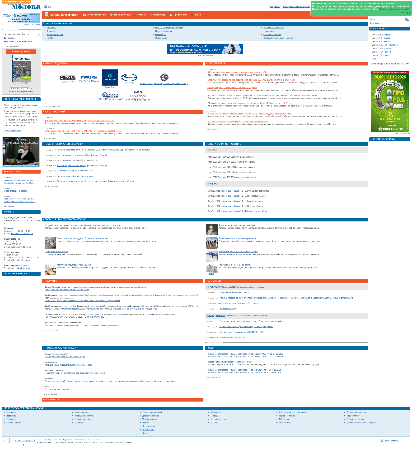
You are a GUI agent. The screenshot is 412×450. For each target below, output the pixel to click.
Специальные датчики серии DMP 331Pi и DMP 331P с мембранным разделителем (83, 131)
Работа (142, 15)
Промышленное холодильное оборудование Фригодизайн (246, 326)
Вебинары (51, 28)
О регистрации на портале (16, 191)
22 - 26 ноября (384, 48)
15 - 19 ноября (384, 52)
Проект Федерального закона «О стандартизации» (230, 362)
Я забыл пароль (24, 41)
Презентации (159, 15)
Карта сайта (376, 23)
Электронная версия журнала (296, 6)
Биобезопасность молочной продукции (237, 238)
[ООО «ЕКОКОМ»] (21, 18)
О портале (79, 423)
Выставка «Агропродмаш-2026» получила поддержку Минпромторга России (79, 120)
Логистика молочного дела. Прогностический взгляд (82, 238)
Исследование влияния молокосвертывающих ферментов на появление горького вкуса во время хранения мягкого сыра (101, 309)
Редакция (10, 419)
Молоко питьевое (65, 171)
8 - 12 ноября (383, 55)
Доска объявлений (96, 15)
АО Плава (129, 83)
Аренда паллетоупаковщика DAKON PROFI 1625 (242, 332)
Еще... (374, 59)
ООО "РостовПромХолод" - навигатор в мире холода (164, 83)
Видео (197, 15)
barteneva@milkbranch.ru (22, 233)
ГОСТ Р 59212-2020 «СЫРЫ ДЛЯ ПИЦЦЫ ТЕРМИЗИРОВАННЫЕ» (75, 317)
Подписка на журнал (21, 51)
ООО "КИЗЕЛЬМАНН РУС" (138, 100)
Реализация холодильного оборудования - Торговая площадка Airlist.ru (252, 321)
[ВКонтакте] (45, 7)
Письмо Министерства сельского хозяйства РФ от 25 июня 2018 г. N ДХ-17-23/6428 (245, 354)
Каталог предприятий (64, 14)
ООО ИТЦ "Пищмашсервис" (110, 99)
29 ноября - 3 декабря (387, 45)
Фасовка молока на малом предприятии (238, 251)
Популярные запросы (273, 28)
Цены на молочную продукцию (169, 28)
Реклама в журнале (83, 419)
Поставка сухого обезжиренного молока (75, 176)
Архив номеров (16, 91)
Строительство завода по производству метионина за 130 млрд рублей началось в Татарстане (251, 80)
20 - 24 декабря (384, 34)
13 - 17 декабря (384, 38)
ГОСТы (50, 38)
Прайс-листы (180, 15)
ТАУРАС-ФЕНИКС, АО (89, 81)
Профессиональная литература (278, 38)
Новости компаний (163, 31)
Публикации (160, 35)
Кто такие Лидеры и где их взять (234, 265)
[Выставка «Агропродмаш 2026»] (390, 101)
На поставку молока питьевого (71, 155)
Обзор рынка (161, 38)
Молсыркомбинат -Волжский (233, 337)
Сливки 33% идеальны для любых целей (239, 303)
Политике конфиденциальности (394, 9)
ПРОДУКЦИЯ (213, 287)
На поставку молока (66, 160)
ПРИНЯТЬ (403, 12)
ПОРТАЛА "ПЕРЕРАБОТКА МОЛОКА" (27, 408)
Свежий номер (13, 423)
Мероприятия (269, 31)
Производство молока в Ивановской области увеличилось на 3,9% (237, 121)
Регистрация (10, 41)
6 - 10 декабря (383, 41)
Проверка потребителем (56, 251)
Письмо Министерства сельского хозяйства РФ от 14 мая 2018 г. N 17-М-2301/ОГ (244, 370)
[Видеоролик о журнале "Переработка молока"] (21, 152)
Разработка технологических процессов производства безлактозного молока (82, 225)
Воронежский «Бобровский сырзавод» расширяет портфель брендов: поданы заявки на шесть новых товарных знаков (262, 95)
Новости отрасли (55, 35)
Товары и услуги (122, 15)
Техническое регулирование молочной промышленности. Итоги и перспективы (82, 301)
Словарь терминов (272, 35)
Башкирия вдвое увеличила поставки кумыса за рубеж (232, 88)
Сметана (222, 157)
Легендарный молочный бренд (234, 292)
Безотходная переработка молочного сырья (65, 357)
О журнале (275, 6)
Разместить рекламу (32, 24)
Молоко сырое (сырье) (230, 191)
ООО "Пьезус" (68, 82)
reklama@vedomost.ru (20, 260)
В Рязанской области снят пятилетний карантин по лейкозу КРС (237, 72)
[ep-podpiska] (205, 49)
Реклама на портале (84, 416)
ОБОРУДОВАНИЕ (216, 315)
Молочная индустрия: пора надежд (74, 265)
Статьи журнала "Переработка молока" (65, 219)
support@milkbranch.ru (21, 268)
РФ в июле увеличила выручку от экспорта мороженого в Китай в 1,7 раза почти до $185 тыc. (249, 103)
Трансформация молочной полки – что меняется (67, 290)
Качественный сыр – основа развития (237, 225)
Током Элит (110, 87)
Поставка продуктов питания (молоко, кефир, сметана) (82, 181)
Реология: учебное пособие (57, 389)
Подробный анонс (12, 130)
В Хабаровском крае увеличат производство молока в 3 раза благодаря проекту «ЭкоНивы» (249, 114)
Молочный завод (228, 309)
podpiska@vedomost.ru (21, 247)
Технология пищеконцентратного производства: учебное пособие (75, 373)
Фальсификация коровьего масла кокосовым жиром (68, 365)
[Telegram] (49, 7)
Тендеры (51, 31)
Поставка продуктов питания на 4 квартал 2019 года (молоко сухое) (88, 150)
